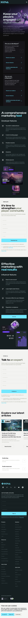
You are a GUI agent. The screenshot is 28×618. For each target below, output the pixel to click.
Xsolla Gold (17, 538)
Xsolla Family (10, 247)
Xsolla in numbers (4, 583)
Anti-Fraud (3, 527)
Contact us (3, 580)
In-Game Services (4, 534)
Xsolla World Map (4, 554)
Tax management (4, 558)
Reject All (11, 614)
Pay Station (3, 524)
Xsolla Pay (17, 534)
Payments (17, 531)
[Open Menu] (26, 2)
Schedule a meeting (18, 570)
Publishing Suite (18, 529)
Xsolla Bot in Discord (18, 559)
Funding (16, 545)
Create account (18, 574)
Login (2, 536)
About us (3, 567)
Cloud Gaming (17, 540)
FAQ (16, 583)
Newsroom (3, 544)
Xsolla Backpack (18, 550)
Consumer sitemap (4, 560)
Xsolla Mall (17, 561)
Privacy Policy (3, 251)
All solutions (17, 563)
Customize (18, 614)
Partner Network (18, 557)
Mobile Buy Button (18, 527)
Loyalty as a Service (18, 552)
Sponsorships (3, 574)
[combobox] (14, 236)
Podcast (2, 556)
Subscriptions (3, 529)
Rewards (16, 554)
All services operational (6, 595)
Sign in (16, 572)
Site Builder (3, 531)
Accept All (4, 614)
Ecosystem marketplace (5, 576)
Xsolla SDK (17, 547)
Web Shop (17, 524)
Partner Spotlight (4, 549)
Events (2, 547)
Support (16, 586)
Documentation (18, 581)
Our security (3, 571)
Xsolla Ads (17, 536)
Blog (2, 542)
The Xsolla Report (4, 551)
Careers (2, 578)
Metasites (17, 543)
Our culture (3, 569)
